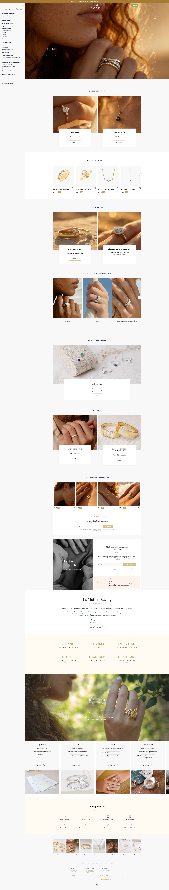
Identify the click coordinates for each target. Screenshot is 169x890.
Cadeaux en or (6, 42)
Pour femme (5, 45)
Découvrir (75, 142)
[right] (141, 175)
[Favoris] (7, 9)
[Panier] (14, 9)
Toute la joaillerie (7, 23)
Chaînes (4, 34)
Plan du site (94, 863)
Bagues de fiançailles (7, 16)
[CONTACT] (17, 9)
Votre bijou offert (11, 57)
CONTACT (83, 863)
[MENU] (23, 5)
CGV (88, 863)
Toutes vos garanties (7, 64)
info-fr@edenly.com (105, 873)
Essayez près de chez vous (8, 79)
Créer (97, 395)
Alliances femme (6, 18)
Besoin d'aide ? (8, 83)
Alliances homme (6, 20)
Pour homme (5, 47)
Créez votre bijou (6, 69)
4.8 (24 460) (105, 879)
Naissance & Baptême (7, 49)
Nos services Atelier (7, 71)
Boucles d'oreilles (6, 30)
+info (100, 530)
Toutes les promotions (7, 55)
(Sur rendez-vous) (89, 870)
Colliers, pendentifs (6, 28)
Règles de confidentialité (106, 863)
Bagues (3, 26)
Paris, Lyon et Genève (7, 77)
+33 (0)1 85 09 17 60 (105, 870)
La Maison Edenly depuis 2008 (11, 62)
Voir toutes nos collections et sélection (97, 327)
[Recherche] (3, 9)
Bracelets (4, 32)
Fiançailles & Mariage (8, 13)
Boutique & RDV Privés (8, 74)
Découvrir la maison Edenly (96, 627)
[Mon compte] (10, 9)
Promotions (5, 53)
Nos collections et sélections (9, 66)
